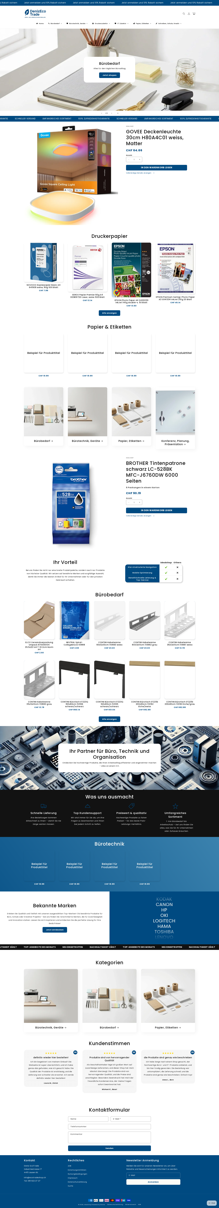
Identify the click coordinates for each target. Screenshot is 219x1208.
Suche (70, 1186)
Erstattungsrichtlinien (77, 1170)
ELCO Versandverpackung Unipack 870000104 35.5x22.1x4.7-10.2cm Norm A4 (39, 646)
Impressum (72, 1178)
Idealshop (87, 1204)
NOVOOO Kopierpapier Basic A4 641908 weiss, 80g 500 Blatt (44, 286)
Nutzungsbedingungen (77, 1174)
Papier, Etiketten (129, 441)
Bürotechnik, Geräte (86, 441)
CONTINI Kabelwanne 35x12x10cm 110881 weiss (180, 643)
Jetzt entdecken (55, 929)
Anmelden (153, 1182)
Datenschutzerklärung (77, 1182)
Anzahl (129, 155)
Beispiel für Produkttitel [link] (43, 353)
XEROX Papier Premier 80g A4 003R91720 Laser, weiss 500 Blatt (87, 296)
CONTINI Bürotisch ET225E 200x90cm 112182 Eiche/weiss (144, 704)
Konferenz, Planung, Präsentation (175, 442)
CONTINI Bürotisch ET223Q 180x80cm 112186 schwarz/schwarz (74, 704)
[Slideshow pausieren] (117, 113)
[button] (183, 13)
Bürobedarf (42, 441)
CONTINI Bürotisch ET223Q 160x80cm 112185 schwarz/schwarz (109, 704)
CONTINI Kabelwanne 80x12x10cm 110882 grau (144, 643)
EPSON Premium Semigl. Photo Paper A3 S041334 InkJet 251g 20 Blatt (175, 298)
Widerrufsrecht (130, 1204)
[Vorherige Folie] (101, 113)
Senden (109, 1148)
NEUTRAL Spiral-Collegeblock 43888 (74, 643)
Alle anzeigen (109, 313)
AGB (69, 1166)
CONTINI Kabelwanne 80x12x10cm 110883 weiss (109, 643)
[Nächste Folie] (111, 113)
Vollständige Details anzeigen (139, 173)
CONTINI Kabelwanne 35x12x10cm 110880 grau (39, 703)
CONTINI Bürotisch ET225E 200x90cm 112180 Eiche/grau (180, 703)
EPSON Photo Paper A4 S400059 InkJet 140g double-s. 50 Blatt (131, 301)
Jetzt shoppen (109, 76)
